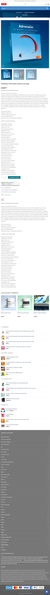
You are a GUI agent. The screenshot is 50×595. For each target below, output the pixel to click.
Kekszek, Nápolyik (5, 504)
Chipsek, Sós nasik (5, 454)
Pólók (2, 527)
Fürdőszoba (3, 489)
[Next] (46, 44)
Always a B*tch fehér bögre (23, 312)
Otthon (2, 519)
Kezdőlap (19, 12)
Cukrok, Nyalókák (5, 464)
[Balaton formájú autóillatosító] (41, 302)
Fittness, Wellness (5, 484)
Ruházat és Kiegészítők (6, 537)
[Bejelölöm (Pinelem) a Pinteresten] (9, 195)
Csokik (2, 456)
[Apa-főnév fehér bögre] (8, 302)
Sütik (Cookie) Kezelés (42, 590)
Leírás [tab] (2, 200)
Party (2, 524)
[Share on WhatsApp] (2, 195)
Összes (10, 189)
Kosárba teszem (14, 177)
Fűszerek (3, 492)
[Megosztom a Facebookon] (4, 195)
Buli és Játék (4, 451)
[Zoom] (2, 66)
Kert (2, 507)
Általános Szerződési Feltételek (10, 590)
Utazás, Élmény (29, 12)
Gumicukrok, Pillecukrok (6, 497)
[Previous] (3, 44)
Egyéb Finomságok (5, 474)
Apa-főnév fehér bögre (6, 312)
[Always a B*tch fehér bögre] (25, 302)
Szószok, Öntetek (5, 539)
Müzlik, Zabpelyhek (5, 514)
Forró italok (3, 487)
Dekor (2, 467)
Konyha (2, 509)
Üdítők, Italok (4, 542)
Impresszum (21, 590)
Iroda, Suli (3, 499)
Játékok (3, 502)
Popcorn (3, 529)
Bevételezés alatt (5, 449)
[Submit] (47, 8)
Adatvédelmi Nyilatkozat (30, 590)
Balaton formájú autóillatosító (40, 312)
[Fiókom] (46, 4)
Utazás (36, 579)
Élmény (12, 581)
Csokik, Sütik (4, 459)
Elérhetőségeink (25, 591)
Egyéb (2, 472)
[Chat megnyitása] (47, 592)
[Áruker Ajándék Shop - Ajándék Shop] (25, 4)
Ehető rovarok (4, 477)
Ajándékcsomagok (5, 436)
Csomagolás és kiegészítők (7, 462)
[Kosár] (48, 4)
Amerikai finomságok (6, 441)
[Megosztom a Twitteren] (7, 195)
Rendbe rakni (4, 534)
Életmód (6, 189)
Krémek (3, 512)
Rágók (2, 532)
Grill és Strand (4, 494)
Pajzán (2, 522)
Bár (2, 446)
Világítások (3, 549)
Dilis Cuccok (4, 469)
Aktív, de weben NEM (6, 439)
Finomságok (4, 482)
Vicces (2, 547)
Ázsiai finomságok (5, 444)
